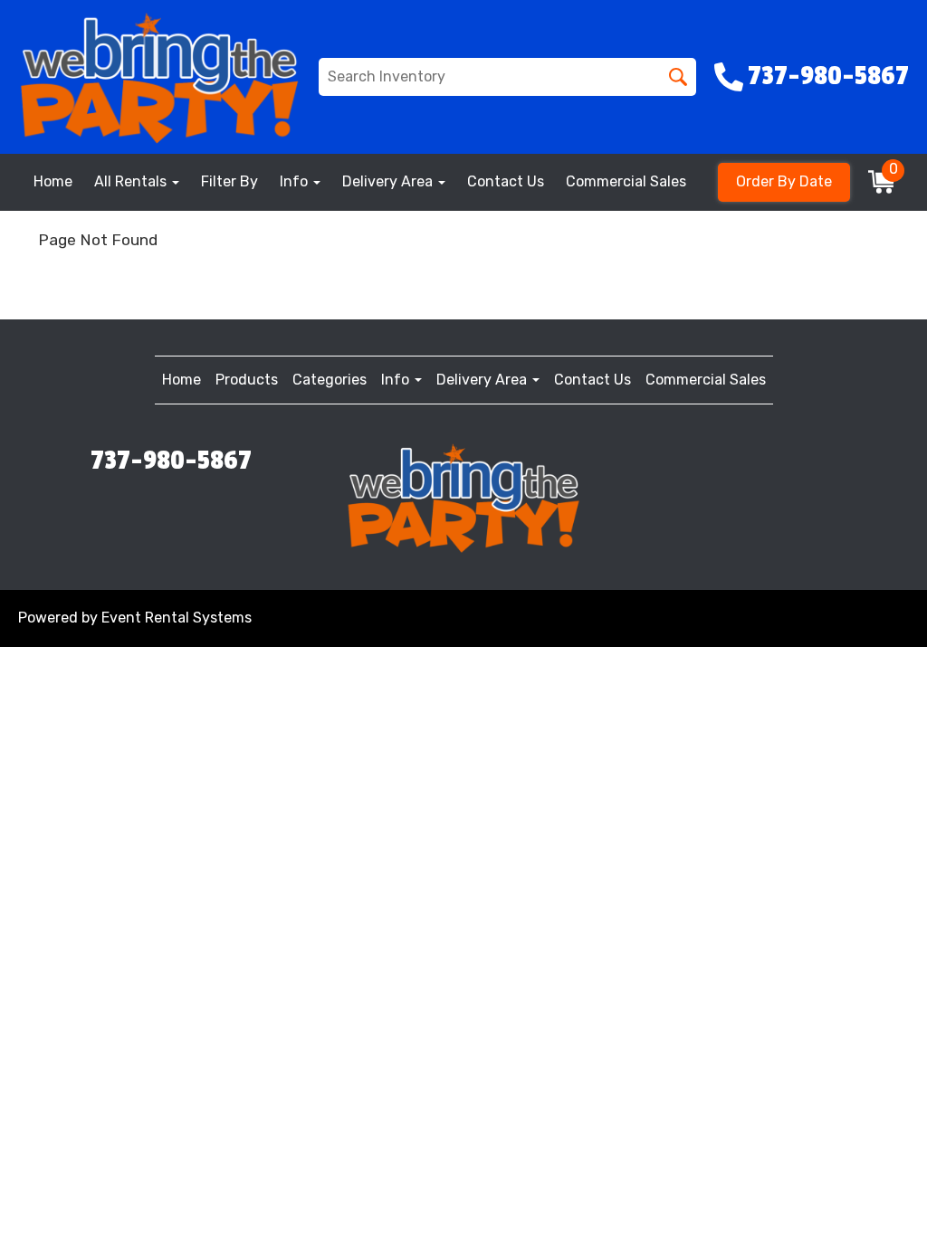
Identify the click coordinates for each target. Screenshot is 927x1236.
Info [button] (295, 181)
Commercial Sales (626, 181)
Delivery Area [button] (389, 181)
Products (246, 379)
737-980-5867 (171, 460)
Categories (329, 379)
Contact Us (505, 181)
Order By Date (784, 181)
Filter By (229, 181)
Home (52, 181)
